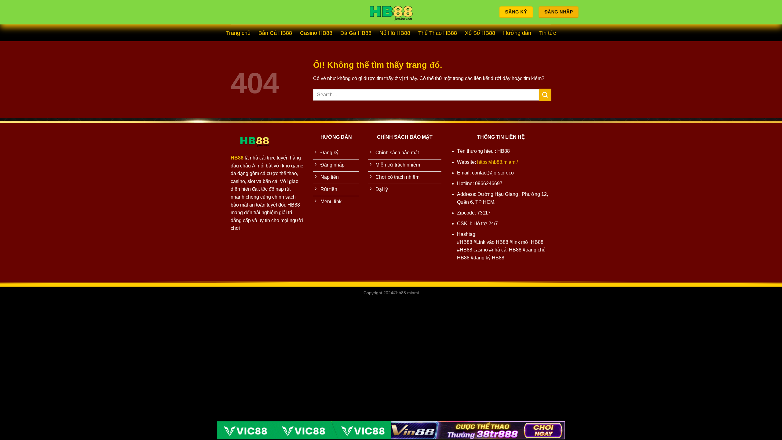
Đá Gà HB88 (355, 33)
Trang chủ (238, 33)
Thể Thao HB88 (437, 33)
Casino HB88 (316, 33)
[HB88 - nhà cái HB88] (391, 12)
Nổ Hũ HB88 (394, 33)
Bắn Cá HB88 (275, 33)
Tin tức (547, 33)
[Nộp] (545, 95)
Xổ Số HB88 (480, 33)
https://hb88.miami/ (497, 162)
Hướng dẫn (517, 33)
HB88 (237, 157)
